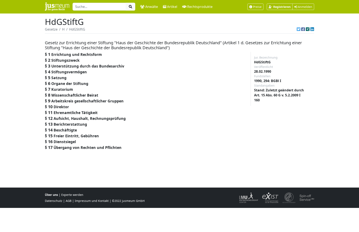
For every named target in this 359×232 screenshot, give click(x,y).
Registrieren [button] (282, 7)
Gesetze (51, 29)
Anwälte (151, 6)
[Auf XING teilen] (308, 29)
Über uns (51, 195)
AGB (68, 201)
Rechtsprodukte (200, 6)
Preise (257, 7)
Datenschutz (53, 201)
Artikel (172, 6)
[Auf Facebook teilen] (303, 29)
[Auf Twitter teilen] (298, 29)
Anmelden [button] (304, 7)
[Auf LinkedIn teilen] (312, 29)
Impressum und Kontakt (92, 201)
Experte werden (72, 195)
